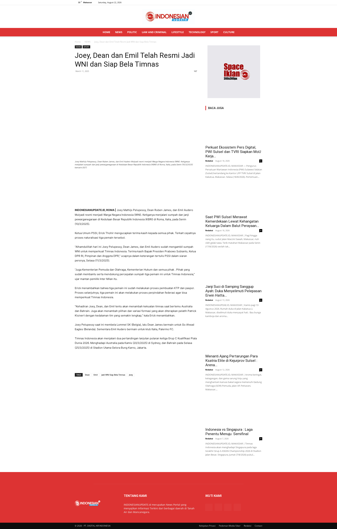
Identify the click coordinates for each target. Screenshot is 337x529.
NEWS (118, 32)
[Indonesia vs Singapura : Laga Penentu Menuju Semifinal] (233, 411)
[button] (258, 32)
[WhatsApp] (94, 79)
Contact (258, 525)
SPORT (214, 32)
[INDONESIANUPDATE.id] (168, 16)
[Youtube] (259, 2)
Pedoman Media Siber (229, 525)
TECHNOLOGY (197, 32)
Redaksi (209, 160)
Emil (96, 374)
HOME (106, 32)
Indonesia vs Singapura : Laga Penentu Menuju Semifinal (229, 431)
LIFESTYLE (177, 32)
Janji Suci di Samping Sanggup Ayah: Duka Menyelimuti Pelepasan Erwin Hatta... (233, 290)
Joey (131, 374)
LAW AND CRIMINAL (154, 32)
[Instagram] (248, 2)
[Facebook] (242, 2)
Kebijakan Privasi (207, 525)
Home (78, 41)
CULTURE (228, 32)
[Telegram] (102, 79)
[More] (110, 79)
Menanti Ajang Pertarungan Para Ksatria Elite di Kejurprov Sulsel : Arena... (231, 360)
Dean (87, 374)
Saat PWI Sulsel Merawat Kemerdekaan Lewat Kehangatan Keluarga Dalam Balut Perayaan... (232, 221)
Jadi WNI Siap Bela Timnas (113, 374)
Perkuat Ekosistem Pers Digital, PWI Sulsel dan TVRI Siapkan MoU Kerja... (233, 151)
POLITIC (132, 32)
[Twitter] (253, 2)
